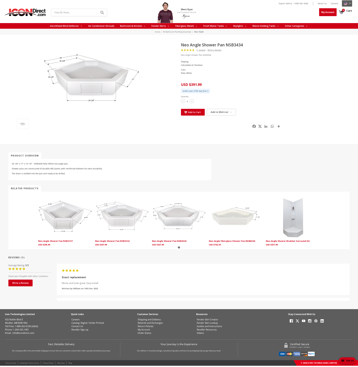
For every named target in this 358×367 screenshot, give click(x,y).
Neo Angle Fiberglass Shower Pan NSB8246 (232, 241)
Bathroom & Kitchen (131, 25)
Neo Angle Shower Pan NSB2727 (55, 241)
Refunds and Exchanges (150, 322)
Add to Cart (194, 112)
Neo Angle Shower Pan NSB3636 (169, 241)
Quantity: (185, 96)
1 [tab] (179, 247)
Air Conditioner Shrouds (101, 25)
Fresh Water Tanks (213, 25)
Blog (70, 363)
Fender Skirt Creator (207, 319)
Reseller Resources (207, 329)
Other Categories (295, 25)
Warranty (61, 363)
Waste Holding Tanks (264, 25)
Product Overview (25, 155)
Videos (200, 333)
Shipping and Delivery (149, 319)
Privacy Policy (48, 363)
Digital (84, 322)
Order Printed (96, 322)
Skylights (238, 25)
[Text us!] (347, 361)
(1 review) (200, 50)
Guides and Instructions (209, 326)
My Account (327, 12)
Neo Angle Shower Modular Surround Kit (288, 241)
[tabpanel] (65, 220)
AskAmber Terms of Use (29, 363)
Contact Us (77, 326)
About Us (322, 3)
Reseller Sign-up (79, 329)
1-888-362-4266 (300, 3)
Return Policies (146, 326)
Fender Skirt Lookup (207, 322)
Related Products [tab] (24, 188)
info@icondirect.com (23, 333)
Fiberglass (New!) (185, 25)
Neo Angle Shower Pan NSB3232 (112, 241)
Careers (334, 3)
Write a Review (214, 50)
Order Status (144, 333)
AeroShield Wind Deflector (64, 25)
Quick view (65, 216)
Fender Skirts (159, 25)
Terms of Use (11, 363)
